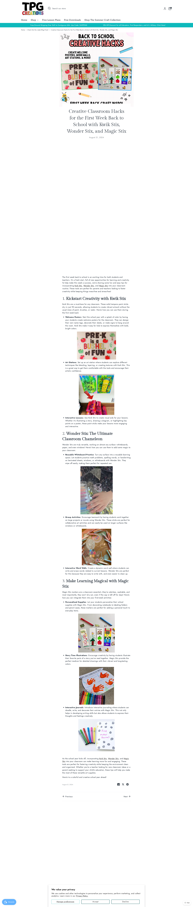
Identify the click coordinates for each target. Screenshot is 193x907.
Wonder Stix (88, 285)
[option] (134, 25)
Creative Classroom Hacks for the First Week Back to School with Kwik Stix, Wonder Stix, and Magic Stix (84, 30)
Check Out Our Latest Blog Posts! (37, 30)
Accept (95, 901)
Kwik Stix (78, 285)
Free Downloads (72, 20)
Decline (125, 901)
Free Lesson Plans (51, 20)
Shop (34, 20)
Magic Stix (103, 285)
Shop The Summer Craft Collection (102, 20)
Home (24, 20)
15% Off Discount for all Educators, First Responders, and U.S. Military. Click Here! (134, 25)
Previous (69, 796)
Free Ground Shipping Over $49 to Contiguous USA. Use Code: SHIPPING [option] (58, 25)
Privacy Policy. (82, 896)
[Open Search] (49, 8)
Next (126, 796)
